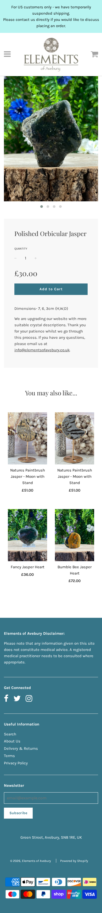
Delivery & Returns (21, 748)
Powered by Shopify (74, 861)
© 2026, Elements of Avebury (30, 861)
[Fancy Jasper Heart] (27, 535)
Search (10, 734)
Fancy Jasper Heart (27, 567)
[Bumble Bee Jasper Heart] (74, 535)
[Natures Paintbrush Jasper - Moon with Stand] (27, 438)
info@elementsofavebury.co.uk (42, 350)
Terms (9, 755)
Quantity (20, 248)
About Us (12, 741)
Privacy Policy (16, 763)
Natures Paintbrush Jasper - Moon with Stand (27, 476)
